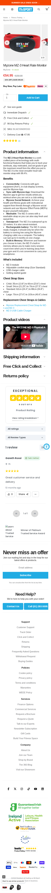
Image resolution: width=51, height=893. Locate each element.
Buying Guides (25, 661)
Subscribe (25, 575)
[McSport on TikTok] (28, 789)
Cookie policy (25, 673)
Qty (7, 94)
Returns (25, 642)
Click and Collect (25, 637)
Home (5, 18)
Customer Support (25, 627)
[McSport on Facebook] (8, 789)
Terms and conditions (25, 683)
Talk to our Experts (25, 724)
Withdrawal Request (25, 656)
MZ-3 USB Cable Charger (18, 311)
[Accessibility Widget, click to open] (47, 446)
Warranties (25, 688)
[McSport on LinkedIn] (42, 789)
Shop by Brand (25, 760)
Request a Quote (25, 719)
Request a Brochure (25, 714)
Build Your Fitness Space (25, 738)
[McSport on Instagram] (21, 789)
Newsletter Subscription (25, 729)
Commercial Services (25, 709)
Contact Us (13, 606)
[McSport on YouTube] (35, 789)
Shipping (25, 647)
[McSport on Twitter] (15, 789)
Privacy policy (25, 678)
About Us (25, 750)
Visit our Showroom (25, 769)
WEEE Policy (25, 692)
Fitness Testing (16, 18)
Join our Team (25, 755)
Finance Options (25, 704)
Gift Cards (25, 733)
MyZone (6, 70)
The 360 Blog (25, 765)
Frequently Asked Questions (25, 651)
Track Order (25, 632)
